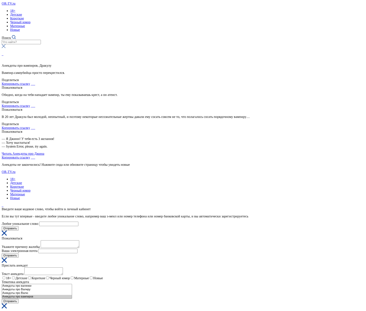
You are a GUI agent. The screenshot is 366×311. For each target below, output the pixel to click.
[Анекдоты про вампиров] (37, 297)
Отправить (10, 228)
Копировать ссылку (16, 84)
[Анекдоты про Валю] (37, 293)
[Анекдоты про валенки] (37, 286)
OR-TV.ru (8, 3)
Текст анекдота (13, 274)
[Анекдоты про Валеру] (37, 289)
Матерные (17, 26)
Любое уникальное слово (20, 223)
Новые (15, 30)
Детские (16, 14)
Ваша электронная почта (19, 251)
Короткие (17, 18)
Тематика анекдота (15, 282)
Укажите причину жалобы (21, 247)
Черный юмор (20, 22)
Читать (23, 153)
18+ (12, 10)
